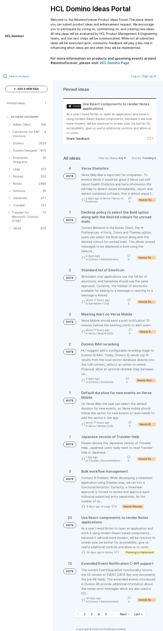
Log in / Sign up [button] (142, 76)
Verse (106, 198)
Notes (109, 552)
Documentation (110, 460)
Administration (109, 259)
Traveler (94, 460)
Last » (138, 614)
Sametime (95, 303)
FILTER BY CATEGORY (25, 116)
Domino (93, 259)
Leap (107, 506)
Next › (124, 614)
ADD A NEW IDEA (28, 88)
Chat (106, 303)
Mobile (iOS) (105, 333)
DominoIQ (107, 382)
